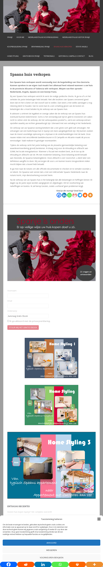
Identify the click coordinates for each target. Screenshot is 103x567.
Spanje (9, 37)
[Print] (85, 195)
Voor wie (20, 37)
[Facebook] (59, 195)
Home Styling (13, 56)
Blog (91, 56)
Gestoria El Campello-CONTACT (71, 56)
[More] (90, 195)
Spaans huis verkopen (63, 47)
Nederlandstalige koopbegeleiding (43, 37)
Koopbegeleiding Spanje (17, 47)
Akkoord (51, 542)
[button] (99, 519)
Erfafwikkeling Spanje (40, 47)
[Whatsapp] (69, 195)
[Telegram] (80, 195)
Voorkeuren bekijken (51, 557)
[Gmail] (74, 195)
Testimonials (49, 56)
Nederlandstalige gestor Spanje (76, 37)
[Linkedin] (64, 195)
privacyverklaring (41, 321)
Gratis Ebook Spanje (31, 56)
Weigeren (51, 550)
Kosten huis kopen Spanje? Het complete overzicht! (29, 512)
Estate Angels (82, 47)
